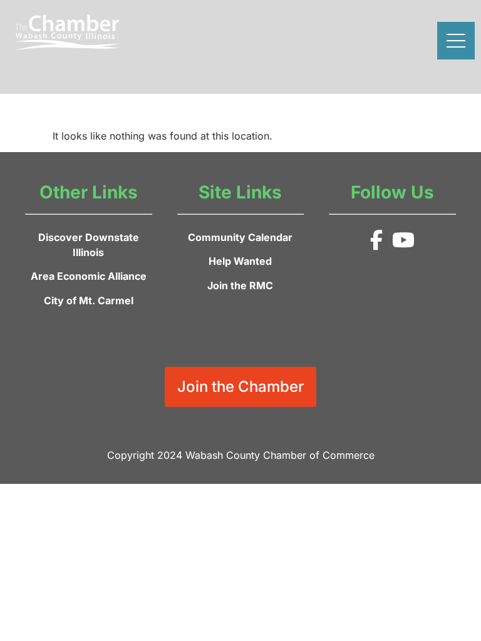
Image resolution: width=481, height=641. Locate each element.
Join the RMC (240, 285)
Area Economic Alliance (89, 276)
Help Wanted (240, 261)
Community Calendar (240, 237)
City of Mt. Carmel (88, 300)
